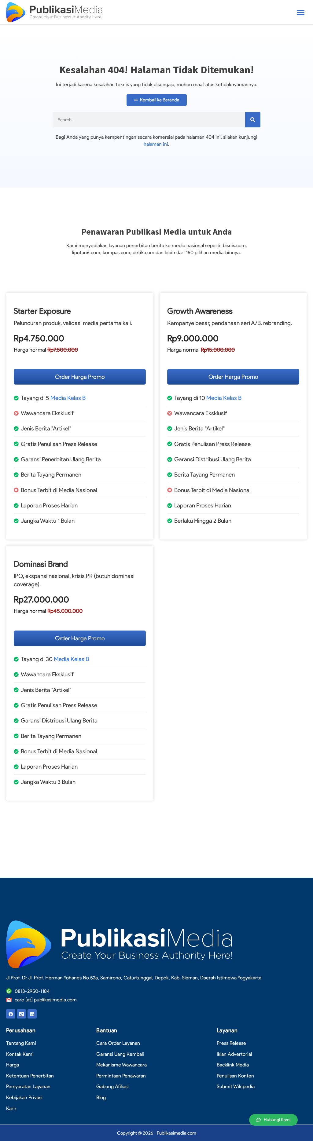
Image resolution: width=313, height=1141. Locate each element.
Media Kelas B (68, 397)
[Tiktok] (21, 1013)
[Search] (252, 119)
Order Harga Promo (80, 376)
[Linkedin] (32, 1013)
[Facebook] (10, 1013)
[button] (300, 12)
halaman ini (156, 144)
